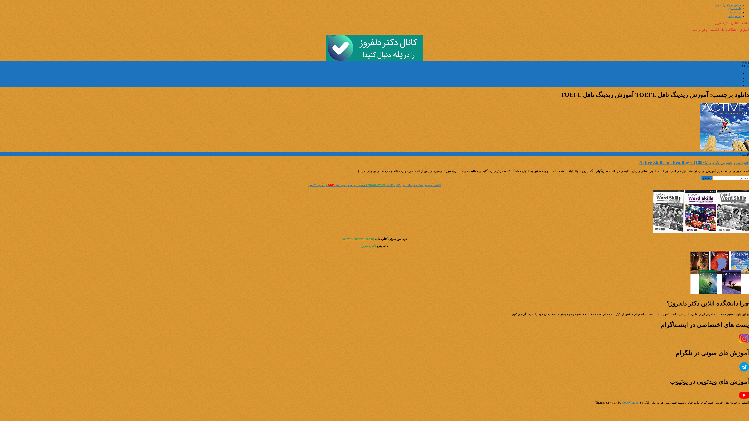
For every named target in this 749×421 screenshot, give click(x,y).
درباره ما (735, 12)
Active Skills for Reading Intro (722, 78)
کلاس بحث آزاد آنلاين (727, 5)
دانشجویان (734, 8)
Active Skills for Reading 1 (724, 81)
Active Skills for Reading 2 (724, 85)
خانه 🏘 (736, 73)
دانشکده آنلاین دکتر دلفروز (732, 23)
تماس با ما (734, 16)
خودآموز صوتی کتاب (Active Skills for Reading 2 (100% (694, 162)
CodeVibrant (630, 402)
